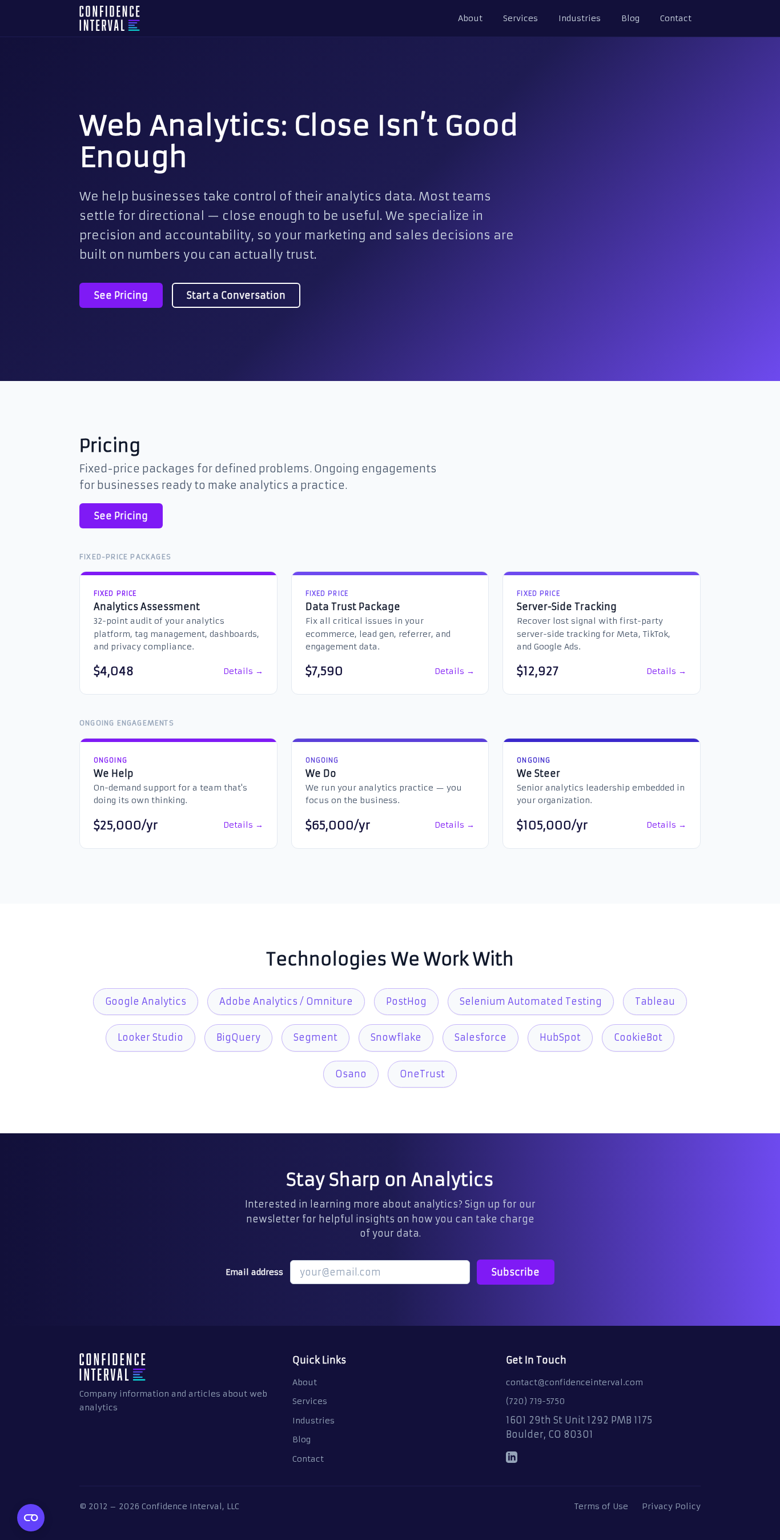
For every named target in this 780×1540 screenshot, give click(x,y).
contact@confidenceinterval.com (574, 1382)
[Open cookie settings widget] (31, 1517)
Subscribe (516, 1272)
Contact (675, 18)
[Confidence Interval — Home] (109, 18)
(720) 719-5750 (535, 1401)
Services (520, 18)
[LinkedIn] (511, 1459)
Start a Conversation (236, 295)
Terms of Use (601, 1506)
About (470, 18)
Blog (630, 18)
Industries (579, 18)
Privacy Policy (671, 1506)
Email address (254, 1272)
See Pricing (121, 295)
